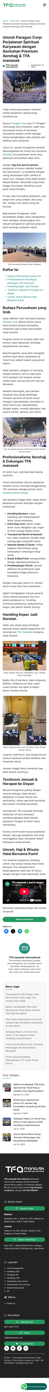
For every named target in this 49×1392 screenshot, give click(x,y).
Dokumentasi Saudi (15, 1288)
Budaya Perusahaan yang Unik (24, 276)
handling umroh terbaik (15, 492)
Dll (8, 1291)
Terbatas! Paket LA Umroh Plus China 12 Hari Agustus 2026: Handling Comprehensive (22, 1035)
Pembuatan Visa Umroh (17, 1281)
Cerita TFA (14, 21)
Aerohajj (7, 154)
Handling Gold (13, 1271)
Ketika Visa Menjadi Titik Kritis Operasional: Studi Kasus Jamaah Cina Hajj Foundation (23, 1010)
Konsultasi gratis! (24, 919)
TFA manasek (24, 632)
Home (5, 21)
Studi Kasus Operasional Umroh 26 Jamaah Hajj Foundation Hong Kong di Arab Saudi (24, 1022)
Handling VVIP (13, 1278)
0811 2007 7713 (11, 1327)
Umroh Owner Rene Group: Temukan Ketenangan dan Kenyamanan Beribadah (24, 1047)
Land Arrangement (15, 1268)
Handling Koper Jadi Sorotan (23, 286)
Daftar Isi (11, 1303)
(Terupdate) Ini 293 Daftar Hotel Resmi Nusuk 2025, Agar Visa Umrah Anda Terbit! (22, 997)
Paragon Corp (18, 123)
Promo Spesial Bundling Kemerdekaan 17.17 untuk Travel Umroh (22, 1060)
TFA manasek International (12, 66)
